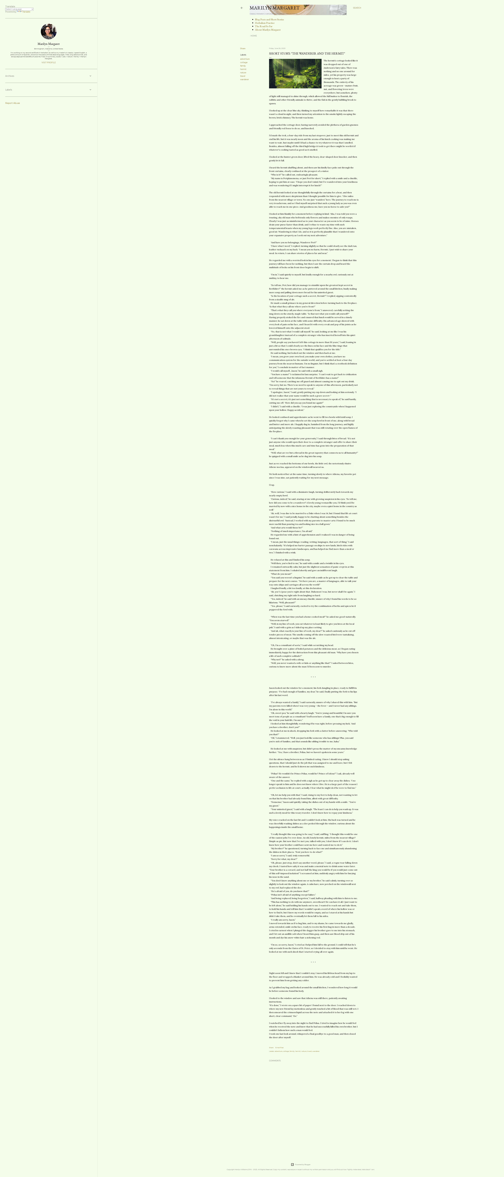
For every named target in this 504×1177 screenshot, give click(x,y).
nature (243, 72)
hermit (243, 69)
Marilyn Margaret (275, 8)
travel (242, 76)
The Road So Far (263, 26)
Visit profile (49, 62)
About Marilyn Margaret (268, 29)
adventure (245, 59)
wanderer (244, 79)
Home (254, 36)
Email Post (279, 1048)
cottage (244, 62)
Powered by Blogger (303, 1164)
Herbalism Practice (264, 23)
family (243, 66)
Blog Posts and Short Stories (269, 19)
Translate (26, 12)
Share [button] (242, 48)
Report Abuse (12, 103)
